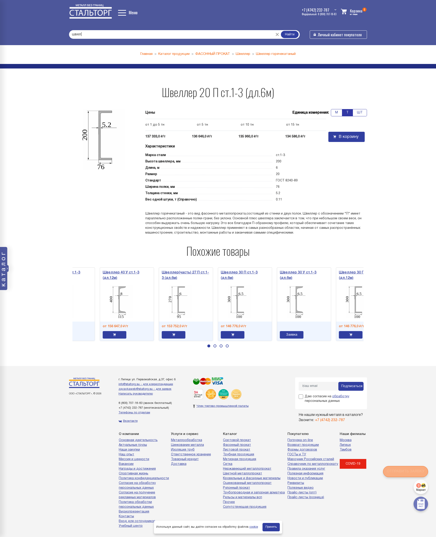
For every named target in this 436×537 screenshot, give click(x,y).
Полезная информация (305, 473)
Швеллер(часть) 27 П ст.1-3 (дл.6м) (168, 275)
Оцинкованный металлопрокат (247, 483)
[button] (209, 346)
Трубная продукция (238, 454)
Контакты (126, 516)
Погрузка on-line (300, 440)
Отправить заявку (405, 471)
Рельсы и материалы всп (242, 497)
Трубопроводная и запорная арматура (254, 492)
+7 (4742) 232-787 (131, 408)
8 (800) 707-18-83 (130, 403)
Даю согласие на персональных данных (327, 399)
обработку (340, 396)
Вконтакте (130, 421)
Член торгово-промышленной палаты (222, 406)
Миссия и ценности (134, 459)
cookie (253, 527)
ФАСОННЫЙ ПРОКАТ (212, 54)
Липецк (345, 445)
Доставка (178, 464)
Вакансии (126, 464)
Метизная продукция (239, 459)
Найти (290, 34)
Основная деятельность (138, 440)
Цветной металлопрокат (242, 473)
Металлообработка (186, 440)
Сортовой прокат (237, 440)
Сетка (227, 464)
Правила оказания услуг (306, 468)
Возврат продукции (303, 445)
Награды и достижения (137, 468)
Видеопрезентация (134, 511)
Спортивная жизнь (133, 473)
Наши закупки (129, 449)
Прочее (229, 502)
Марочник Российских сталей (310, 459)
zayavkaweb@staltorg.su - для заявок (145, 389)
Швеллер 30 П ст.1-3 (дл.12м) (340, 275)
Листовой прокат (236, 449)
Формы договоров (302, 449)
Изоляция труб (183, 449)
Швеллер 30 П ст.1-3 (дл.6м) (222, 275)
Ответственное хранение (191, 454)
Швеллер (243, 54)
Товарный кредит (185, 459)
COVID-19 (353, 463)
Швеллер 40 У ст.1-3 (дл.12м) (104, 275)
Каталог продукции (174, 54)
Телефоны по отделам (134, 412)
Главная (146, 54)
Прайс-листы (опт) (302, 492)
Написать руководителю (136, 394)
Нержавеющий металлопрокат (247, 468)
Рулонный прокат (236, 487)
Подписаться (351, 386)
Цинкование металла (187, 445)
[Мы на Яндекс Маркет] (421, 487)
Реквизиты (295, 483)
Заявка (275, 334)
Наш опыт (126, 454)
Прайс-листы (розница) (305, 497)
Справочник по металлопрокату (312, 464)
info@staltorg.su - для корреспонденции (146, 384)
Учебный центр (131, 526)
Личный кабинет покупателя (340, 34)
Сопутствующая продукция (244, 506)
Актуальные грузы (133, 445)
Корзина (356, 11)
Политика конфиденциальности (144, 478)
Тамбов (346, 449)
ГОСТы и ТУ (296, 454)
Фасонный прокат (237, 445)
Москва (346, 440)
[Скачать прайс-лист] (421, 504)
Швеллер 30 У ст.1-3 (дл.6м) (281, 275)
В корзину (349, 137)
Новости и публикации (305, 478)
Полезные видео (300, 487)
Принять (271, 527)
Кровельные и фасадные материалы (251, 478)
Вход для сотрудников (137, 521)
